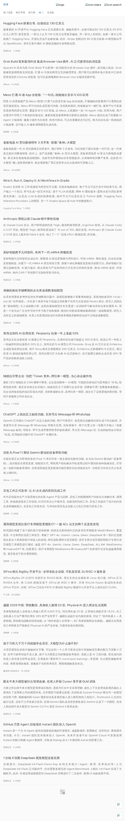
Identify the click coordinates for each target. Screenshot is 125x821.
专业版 (50, 12)
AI (40, 12)
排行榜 (31, 12)
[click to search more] (111, 4)
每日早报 (20, 12)
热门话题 (8, 12)
